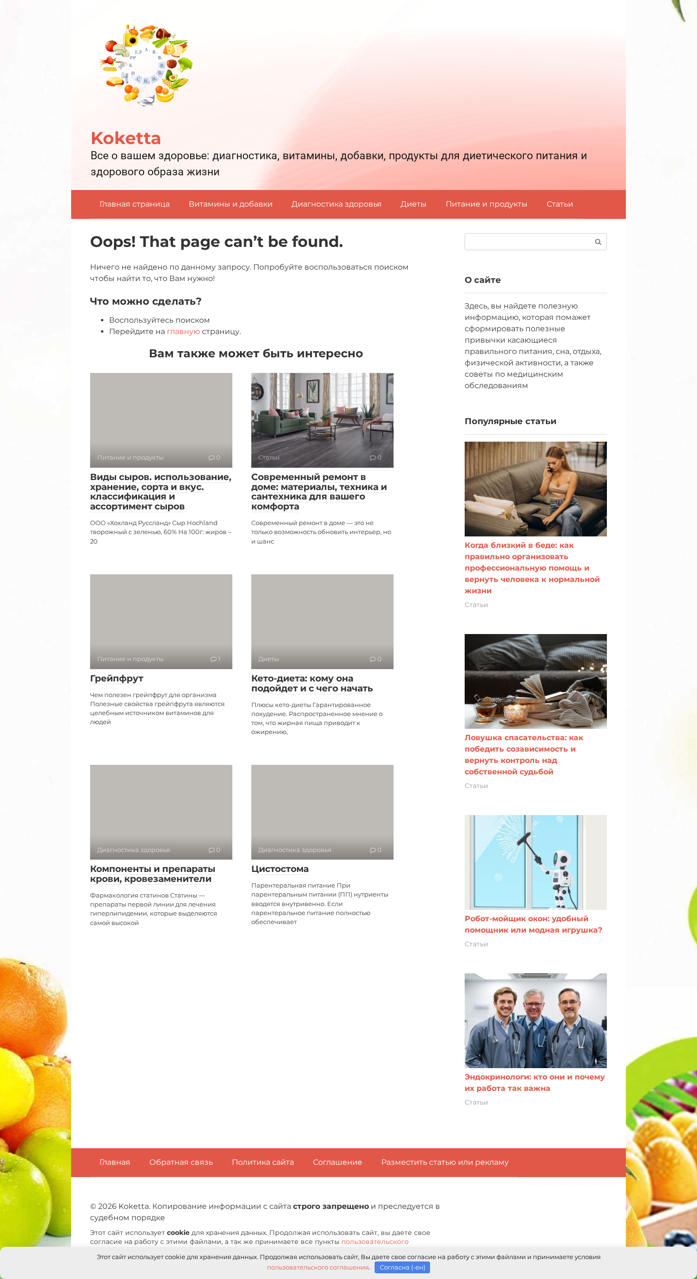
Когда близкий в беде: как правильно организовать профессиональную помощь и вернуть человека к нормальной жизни (532, 568)
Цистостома (280, 868)
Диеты (414, 204)
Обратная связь (181, 1162)
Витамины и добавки (231, 204)
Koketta (126, 137)
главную (183, 331)
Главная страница (135, 204)
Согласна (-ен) (402, 1267)
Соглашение (337, 1162)
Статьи (560, 204)
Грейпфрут (116, 678)
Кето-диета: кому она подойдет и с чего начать (312, 683)
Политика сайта (263, 1162)
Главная (115, 1162)
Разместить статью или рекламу (445, 1162)
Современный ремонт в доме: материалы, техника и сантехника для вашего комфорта (319, 492)
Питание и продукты (487, 204)
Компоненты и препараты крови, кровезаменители (152, 873)
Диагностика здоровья (337, 204)
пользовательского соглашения (318, 1267)
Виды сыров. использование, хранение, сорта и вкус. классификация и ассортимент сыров (160, 492)
